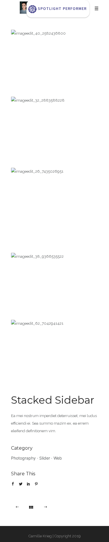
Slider (44, 458)
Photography (23, 458)
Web (57, 458)
